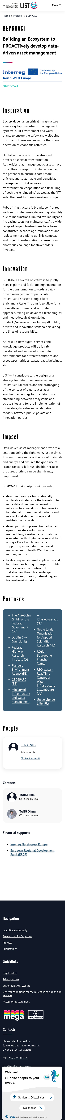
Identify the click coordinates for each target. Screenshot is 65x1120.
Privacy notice (11, 979)
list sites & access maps (17, 1066)
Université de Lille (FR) (46, 701)
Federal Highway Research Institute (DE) (20, 653)
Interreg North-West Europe (28, 844)
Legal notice (10, 973)
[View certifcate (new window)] (36, 1018)
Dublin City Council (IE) (19, 639)
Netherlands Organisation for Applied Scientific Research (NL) (46, 637)
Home (6, 15)
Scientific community (15, 930)
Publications (10, 948)
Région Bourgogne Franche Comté (44, 657)
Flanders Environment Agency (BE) (20, 669)
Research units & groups (17, 936)
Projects (18, 15)
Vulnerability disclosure (16, 985)
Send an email (31, 798)
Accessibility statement (16, 1001)
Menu (55, 5)
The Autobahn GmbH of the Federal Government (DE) (21, 623)
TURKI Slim (28, 745)
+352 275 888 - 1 (17, 1058)
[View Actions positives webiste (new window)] (14, 1020)
